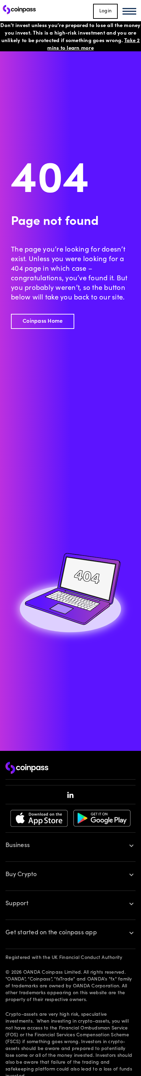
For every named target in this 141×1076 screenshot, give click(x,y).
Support (16, 904)
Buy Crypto (21, 875)
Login (105, 11)
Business (17, 846)
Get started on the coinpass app (51, 933)
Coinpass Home (43, 321)
